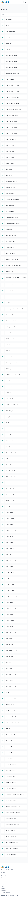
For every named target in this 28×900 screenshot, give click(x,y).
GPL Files (3, 890)
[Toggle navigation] (25, 2)
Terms (2, 884)
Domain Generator (5, 875)
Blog (2, 877)
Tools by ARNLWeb (5, 892)
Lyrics (2, 880)
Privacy (3, 886)
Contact (3, 888)
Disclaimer (3, 882)
